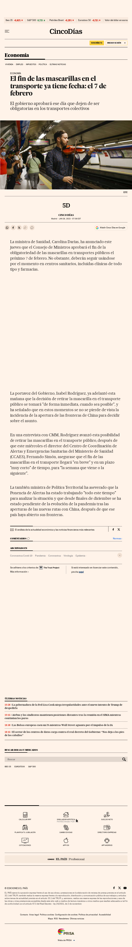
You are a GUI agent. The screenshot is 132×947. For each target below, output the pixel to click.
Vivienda (9, 64)
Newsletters (64, 919)
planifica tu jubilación (25, 832)
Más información (18, 571)
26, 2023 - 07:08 (70, 219)
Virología (68, 555)
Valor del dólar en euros (116, 20)
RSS (56, 919)
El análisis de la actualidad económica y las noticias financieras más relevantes (54, 529)
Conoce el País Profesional (66, 859)
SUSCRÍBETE (96, 43)
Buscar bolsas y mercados (21, 750)
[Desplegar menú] (7, 31)
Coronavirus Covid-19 (21, 555)
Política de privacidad (88, 915)
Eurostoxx (19, 767)
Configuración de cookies (66, 915)
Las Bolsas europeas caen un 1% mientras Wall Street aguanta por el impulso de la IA (62, 725)
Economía (17, 55)
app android (107, 845)
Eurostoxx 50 (84, 20)
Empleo (19, 64)
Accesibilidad (105, 915)
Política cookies (47, 915)
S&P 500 (31, 20)
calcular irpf (25, 819)
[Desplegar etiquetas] (119, 555)
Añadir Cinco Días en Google (112, 227)
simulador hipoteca (66, 819)
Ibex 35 (9, 20)
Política (43, 64)
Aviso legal (34, 915)
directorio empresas (107, 832)
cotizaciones (25, 845)
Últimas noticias (58, 64)
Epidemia (80, 555)
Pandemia (40, 555)
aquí (81, 571)
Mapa (50, 919)
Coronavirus (54, 555)
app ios (66, 845)
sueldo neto (107, 819)
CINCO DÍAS (66, 215)
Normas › (117, 538)
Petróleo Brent (57, 20)
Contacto (24, 915)
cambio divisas (65, 832)
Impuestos (31, 64)
